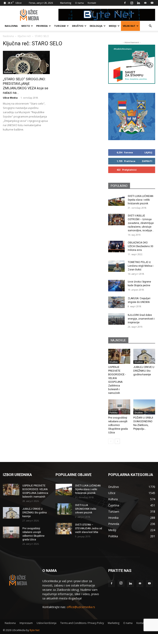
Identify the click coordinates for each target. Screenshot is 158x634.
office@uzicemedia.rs (81, 607)
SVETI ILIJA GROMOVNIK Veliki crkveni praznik (85, 509)
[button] (150, 26)
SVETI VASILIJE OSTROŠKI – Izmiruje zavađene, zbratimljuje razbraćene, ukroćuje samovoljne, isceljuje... (141, 223)
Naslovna (11, 25)
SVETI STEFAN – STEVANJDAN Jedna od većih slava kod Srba (88, 528)
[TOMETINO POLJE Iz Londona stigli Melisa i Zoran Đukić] (116, 266)
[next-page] (117, 441)
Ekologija (96, 25)
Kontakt (92, 2)
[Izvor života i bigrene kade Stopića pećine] (116, 285)
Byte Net (35, 630)
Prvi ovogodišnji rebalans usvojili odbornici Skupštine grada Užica (118, 425)
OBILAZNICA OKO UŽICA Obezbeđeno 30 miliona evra (140, 246)
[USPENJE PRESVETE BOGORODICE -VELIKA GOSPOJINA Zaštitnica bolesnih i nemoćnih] (119, 356)
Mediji (112, 25)
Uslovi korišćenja (46, 623)
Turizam (60, 25)
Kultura (8, 72)
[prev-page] (110, 441)
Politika (113, 412)
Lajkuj (148, 152)
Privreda (42, 25)
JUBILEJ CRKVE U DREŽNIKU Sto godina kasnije (143, 370)
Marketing (65, 2)
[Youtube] (152, 3)
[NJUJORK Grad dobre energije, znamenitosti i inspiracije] (116, 319)
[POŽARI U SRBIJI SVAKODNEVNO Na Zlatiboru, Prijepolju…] (144, 406)
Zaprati (147, 161)
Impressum (26, 623)
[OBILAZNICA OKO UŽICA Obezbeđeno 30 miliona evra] (116, 246)
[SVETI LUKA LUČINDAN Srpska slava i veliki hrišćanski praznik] (116, 200)
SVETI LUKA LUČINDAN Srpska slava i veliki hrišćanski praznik (140, 200)
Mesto (25, 25)
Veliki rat (129, 25)
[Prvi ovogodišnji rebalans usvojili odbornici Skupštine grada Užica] (119, 406)
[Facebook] (125, 3)
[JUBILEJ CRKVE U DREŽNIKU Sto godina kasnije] (144, 356)
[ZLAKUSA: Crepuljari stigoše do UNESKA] (116, 302)
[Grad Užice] (131, 116)
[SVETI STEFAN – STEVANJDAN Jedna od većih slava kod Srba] (64, 528)
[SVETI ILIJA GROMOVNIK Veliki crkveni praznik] (64, 509)
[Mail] (145, 3)
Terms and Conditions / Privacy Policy (82, 623)
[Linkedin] (138, 3)
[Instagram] (132, 3)
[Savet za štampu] (131, 64)
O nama (79, 2)
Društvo (77, 25)
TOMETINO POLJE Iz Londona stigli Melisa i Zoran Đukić (140, 266)
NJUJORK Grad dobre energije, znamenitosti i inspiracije (141, 319)
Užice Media (10, 97)
